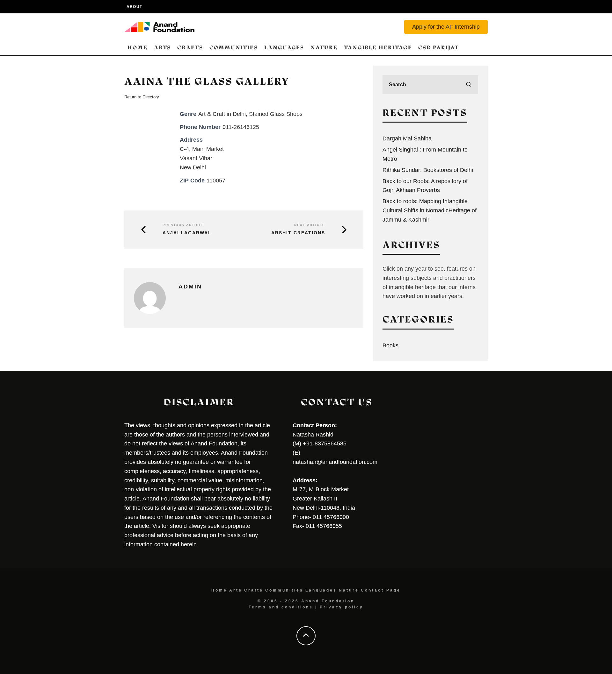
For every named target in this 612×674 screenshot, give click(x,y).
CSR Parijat (438, 47)
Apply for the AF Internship (446, 27)
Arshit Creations (298, 232)
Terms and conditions (281, 607)
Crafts (190, 47)
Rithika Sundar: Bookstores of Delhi (427, 170)
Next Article (309, 225)
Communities (233, 47)
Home (137, 47)
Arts (162, 47)
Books (390, 345)
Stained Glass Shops (275, 114)
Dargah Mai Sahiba (407, 138)
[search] (468, 84)
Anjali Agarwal (187, 232)
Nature (324, 47)
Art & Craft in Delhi (222, 114)
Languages (284, 47)
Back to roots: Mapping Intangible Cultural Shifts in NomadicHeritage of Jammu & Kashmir (429, 210)
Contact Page (381, 590)
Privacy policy (341, 607)
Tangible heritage (378, 47)
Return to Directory (141, 97)
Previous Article (183, 225)
